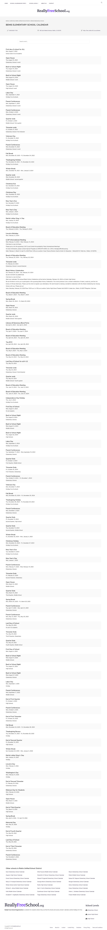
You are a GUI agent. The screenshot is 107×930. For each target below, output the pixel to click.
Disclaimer (78, 927)
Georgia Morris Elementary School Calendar (49, 882)
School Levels (33, 3)
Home (6, 3)
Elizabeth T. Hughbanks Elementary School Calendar (20, 895)
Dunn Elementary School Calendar (15, 872)
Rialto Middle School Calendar (77, 875)
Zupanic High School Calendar (14, 875)
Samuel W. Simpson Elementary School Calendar (82, 878)
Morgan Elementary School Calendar (79, 882)
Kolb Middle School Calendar (14, 891)
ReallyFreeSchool (17, 926)
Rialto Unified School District (23, 21)
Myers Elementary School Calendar (78, 872)
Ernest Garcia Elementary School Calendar (17, 878)
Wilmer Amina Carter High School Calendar (17, 885)
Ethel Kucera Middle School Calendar (47, 872)
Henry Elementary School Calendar (78, 885)
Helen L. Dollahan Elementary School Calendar (81, 891)
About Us (43, 3)
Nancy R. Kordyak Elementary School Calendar (18, 882)
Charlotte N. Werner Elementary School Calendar (50, 875)
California (12, 21)
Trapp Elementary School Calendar (46, 895)
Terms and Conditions (97, 927)
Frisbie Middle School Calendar (77, 895)
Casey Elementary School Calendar (78, 888)
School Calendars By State (18, 3)
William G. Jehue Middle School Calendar (17, 888)
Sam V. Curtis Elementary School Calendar (48, 888)
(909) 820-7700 (13, 30)
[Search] (101, 2)
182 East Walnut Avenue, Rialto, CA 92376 (50, 30)
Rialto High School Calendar (45, 885)
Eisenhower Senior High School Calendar (48, 891)
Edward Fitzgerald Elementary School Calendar (50, 878)
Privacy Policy (87, 927)
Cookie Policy (71, 927)
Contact (51, 3)
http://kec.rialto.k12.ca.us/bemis (91, 30)
